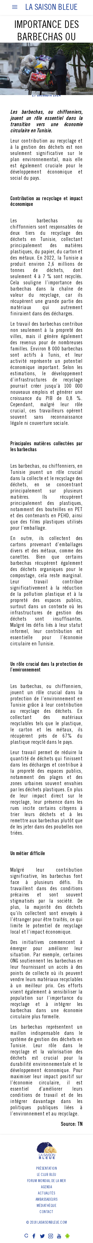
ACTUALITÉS (46, 1193)
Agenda (46, 1187)
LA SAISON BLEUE (51, 8)
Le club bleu (46, 1175)
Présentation (46, 1169)
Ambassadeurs (47, 1200)
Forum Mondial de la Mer (46, 1181)
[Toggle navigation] (15, 7)
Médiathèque (47, 1206)
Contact (46, 1212)
